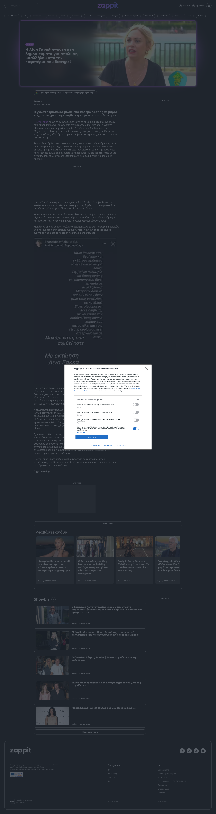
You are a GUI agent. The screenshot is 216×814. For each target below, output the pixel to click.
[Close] (147, 369)
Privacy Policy (121, 445)
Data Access (108, 445)
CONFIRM (92, 437)
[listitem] (108, 399)
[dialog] (108, 407)
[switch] (136, 404)
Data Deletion (95, 445)
